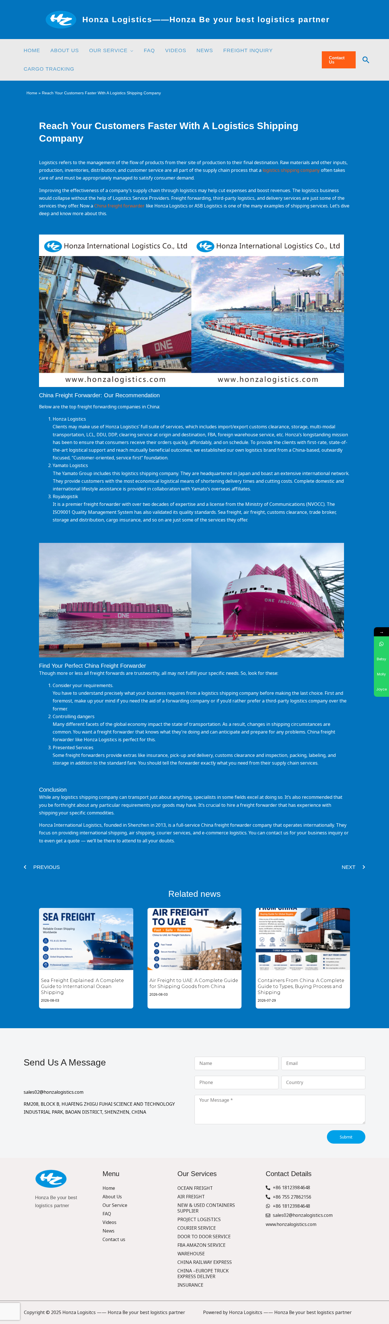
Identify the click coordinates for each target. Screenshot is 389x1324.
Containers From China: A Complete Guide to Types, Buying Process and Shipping (301, 986)
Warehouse (191, 1253)
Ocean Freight (195, 1188)
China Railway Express (204, 1262)
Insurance (190, 1285)
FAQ (107, 1214)
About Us (112, 1196)
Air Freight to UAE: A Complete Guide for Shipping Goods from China (194, 983)
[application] (131, 50)
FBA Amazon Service (201, 1245)
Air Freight (191, 1196)
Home (31, 93)
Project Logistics (199, 1219)
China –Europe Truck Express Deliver (203, 1274)
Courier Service (196, 1228)
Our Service (115, 1205)
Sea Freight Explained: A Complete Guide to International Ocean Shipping (82, 986)
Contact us (114, 1239)
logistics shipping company (291, 170)
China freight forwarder (119, 206)
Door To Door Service (204, 1236)
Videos (109, 1222)
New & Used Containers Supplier (206, 1208)
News (108, 1231)
